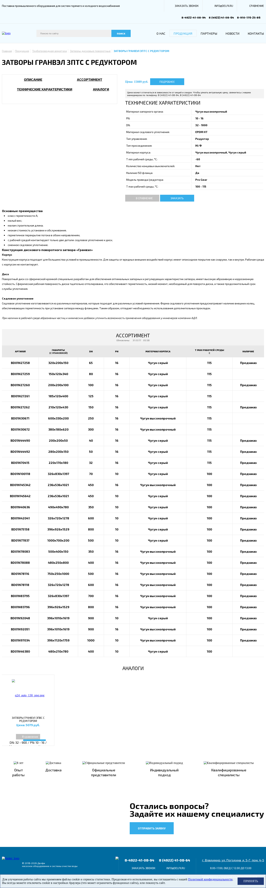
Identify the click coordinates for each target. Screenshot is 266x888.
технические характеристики (44, 89)
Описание (33, 79)
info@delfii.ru (224, 5)
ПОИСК (121, 33)
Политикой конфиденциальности (210, 879)
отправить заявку (152, 828)
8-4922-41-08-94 (193, 17)
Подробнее (167, 81)
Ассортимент (89, 79)
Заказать (177, 198)
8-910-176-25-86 (248, 17)
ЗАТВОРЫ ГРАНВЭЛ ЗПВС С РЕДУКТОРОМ (28, 719)
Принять (250, 881)
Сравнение (256, 5)
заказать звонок (187, 5)
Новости (232, 33)
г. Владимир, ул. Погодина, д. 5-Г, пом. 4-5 (233, 860)
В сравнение (144, 198)
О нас (161, 33)
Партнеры (209, 33)
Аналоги (101, 89)
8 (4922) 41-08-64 (221, 17)
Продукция (183, 33)
